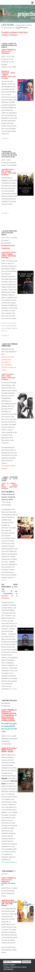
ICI (7, 134)
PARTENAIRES (8, 969)
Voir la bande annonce (9, 862)
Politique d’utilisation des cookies (15, 967)
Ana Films (6, 741)
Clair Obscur (5, 450)
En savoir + (5, 138)
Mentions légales (9, 965)
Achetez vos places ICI (8, 884)
